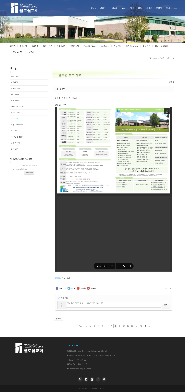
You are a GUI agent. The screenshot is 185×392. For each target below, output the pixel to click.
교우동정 (14, 82)
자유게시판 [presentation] (61, 46)
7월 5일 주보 (60, 89)
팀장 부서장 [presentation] (17, 52)
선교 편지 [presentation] (30, 52)
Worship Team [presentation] (90, 46)
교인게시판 (15, 100)
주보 (63, 278)
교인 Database (17, 124)
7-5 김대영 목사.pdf (69, 98)
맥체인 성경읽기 (17, 137)
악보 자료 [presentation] (146, 46)
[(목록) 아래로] (170, 288)
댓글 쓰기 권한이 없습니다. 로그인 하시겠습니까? (85, 303)
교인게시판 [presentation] (74, 46)
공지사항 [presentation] (23, 46)
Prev (80, 326)
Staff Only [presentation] (105, 46)
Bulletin (70, 278)
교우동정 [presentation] (35, 46)
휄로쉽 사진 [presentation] (47, 46)
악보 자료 (14, 131)
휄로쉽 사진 (15, 88)
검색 (172, 82)
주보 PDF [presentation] (117, 46)
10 (124, 326)
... (90, 326)
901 (141, 326)
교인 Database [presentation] (132, 46)
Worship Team (17, 106)
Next (147, 326)
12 (132, 326)
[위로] (166, 288)
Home (154, 58)
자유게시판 (15, 94)
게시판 (12, 46)
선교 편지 (14, 149)
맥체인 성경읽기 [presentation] (161, 46)
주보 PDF (170, 58)
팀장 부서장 (15, 142)
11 (128, 326)
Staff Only (15, 112)
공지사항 (14, 76)
